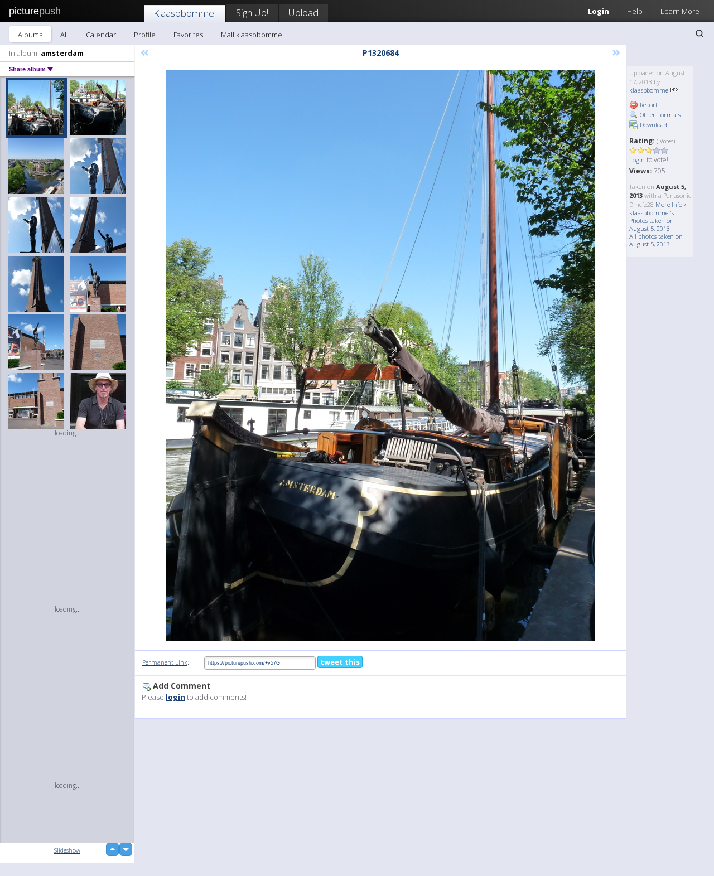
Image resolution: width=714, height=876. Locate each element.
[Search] (699, 33)
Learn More (679, 11)
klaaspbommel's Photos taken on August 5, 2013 (651, 221)
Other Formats (659, 114)
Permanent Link (164, 662)
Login (598, 11)
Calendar (101, 35)
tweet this (340, 662)
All (64, 35)
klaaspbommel (649, 90)
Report (648, 104)
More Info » (671, 204)
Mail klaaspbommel (252, 35)
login (175, 697)
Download (652, 124)
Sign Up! (252, 12)
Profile (145, 35)
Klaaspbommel (184, 13)
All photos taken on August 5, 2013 (656, 240)
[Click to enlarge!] (380, 355)
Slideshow (67, 850)
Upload (303, 12)
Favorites (188, 35)
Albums (30, 35)
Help (635, 11)
